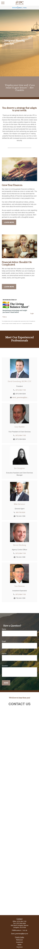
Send (6, 683)
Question (5, 666)
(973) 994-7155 (20, 390)
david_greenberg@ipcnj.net (20, 397)
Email (4, 641)
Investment (19, 942)
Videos (4, 317)
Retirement (19, 940)
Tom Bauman (19, 586)
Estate (19, 944)
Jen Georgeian (19, 468)
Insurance (20, 947)
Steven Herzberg (19, 545)
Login (32, 313)
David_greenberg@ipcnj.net (19, 933)
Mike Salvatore (19, 504)
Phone (4, 653)
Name (4, 629)
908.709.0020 (20, 512)
